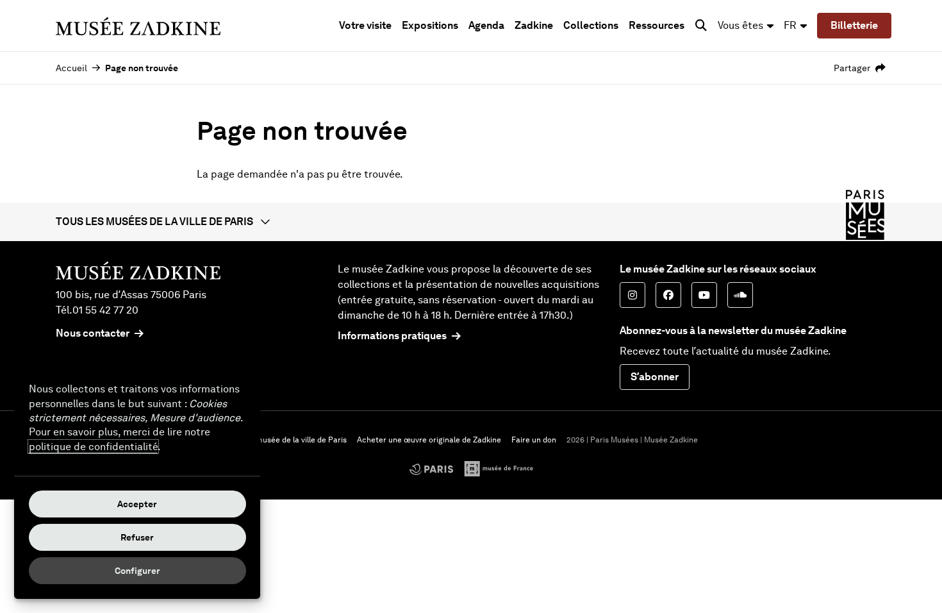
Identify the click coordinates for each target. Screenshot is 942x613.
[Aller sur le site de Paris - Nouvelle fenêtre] (431, 469)
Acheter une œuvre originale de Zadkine (429, 439)
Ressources (656, 25)
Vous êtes (740, 25)
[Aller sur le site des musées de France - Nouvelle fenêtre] (498, 468)
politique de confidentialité (93, 447)
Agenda (486, 25)
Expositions (430, 25)
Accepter (137, 504)
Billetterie (854, 25)
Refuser (137, 537)
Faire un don (533, 439)
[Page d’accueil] (138, 25)
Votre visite (365, 25)
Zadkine (534, 25)
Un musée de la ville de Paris (295, 439)
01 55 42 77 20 (105, 310)
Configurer (137, 571)
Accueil (71, 68)
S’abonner (655, 377)
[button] (471, 222)
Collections (590, 25)
